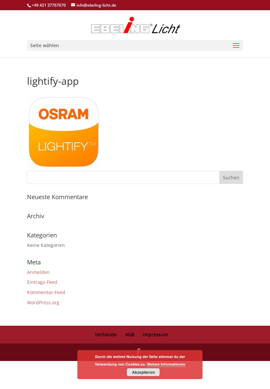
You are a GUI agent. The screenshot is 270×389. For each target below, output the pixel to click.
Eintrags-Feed (42, 282)
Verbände (106, 334)
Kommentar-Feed (46, 292)
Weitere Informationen (166, 364)
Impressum (155, 334)
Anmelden (38, 272)
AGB (129, 334)
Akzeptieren (143, 372)
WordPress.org (43, 302)
